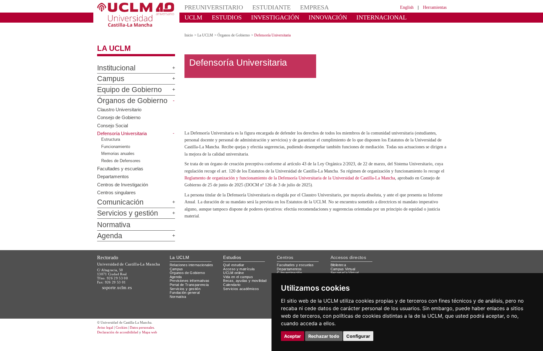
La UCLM (110, 43)
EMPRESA (298, 7)
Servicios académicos (242, 287)
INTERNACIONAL (354, 17)
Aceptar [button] (292, 336)
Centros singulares (117, 187)
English (401, 7)
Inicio (189, 29)
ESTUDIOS (221, 17)
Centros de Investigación (124, 179)
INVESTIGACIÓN (264, 17)
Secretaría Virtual (346, 272)
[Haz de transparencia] (398, 265)
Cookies (125, 326)
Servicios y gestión (122, 207)
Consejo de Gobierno (120, 111)
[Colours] (426, 265)
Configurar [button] (358, 336)
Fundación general (186, 291)
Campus (107, 73)
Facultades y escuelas (120, 163)
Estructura (111, 134)
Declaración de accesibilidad (121, 331)
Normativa (110, 219)
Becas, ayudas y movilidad (246, 279)
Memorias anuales (119, 148)
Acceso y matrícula (240, 268)
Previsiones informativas (192, 279)
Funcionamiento (116, 141)
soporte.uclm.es (119, 287)
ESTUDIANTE (260, 7)
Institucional (113, 62)
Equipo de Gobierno (123, 84)
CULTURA (397, 17)
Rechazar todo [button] (323, 336)
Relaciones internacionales (194, 263)
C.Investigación (290, 272)
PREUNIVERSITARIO (209, 7)
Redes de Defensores (122, 155)
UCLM (191, 17)
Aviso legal (106, 326)
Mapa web (157, 331)
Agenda (107, 230)
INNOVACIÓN (309, 17)
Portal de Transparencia (191, 284)
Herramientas (433, 7)
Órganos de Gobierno (125, 95)
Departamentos (114, 170)
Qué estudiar (234, 263)
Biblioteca (339, 263)
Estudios (232, 257)
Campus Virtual (344, 268)
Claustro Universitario (120, 104)
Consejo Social (112, 120)
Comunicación (116, 197)
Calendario (232, 284)
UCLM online (234, 272)
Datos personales (150, 326)
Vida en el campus (239, 275)
